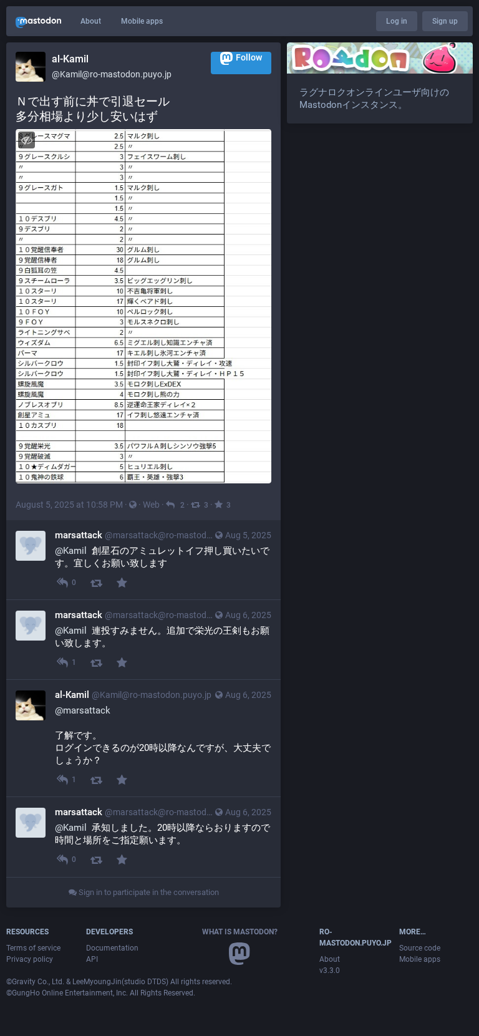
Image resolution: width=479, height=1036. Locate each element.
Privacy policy (29, 959)
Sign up (445, 21)
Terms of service (33, 948)
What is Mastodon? (240, 931)
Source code (419, 948)
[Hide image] (26, 140)
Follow (249, 57)
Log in (396, 21)
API (92, 959)
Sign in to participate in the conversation (148, 892)
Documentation (112, 948)
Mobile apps (142, 21)
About (90, 21)
